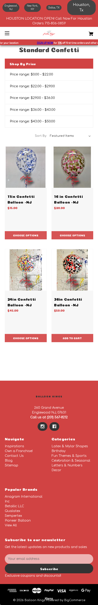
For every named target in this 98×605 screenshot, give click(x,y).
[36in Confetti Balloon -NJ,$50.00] (72, 270)
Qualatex (12, 511)
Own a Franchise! (19, 451)
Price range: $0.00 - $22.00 (31, 74)
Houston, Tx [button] (81, 7)
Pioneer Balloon (18, 520)
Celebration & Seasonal (71, 460)
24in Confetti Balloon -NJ (22, 301)
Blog (9, 460)
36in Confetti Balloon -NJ (68, 301)
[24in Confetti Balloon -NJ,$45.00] (25, 270)
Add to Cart (72, 338)
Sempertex (13, 515)
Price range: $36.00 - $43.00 (32, 110)
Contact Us (14, 456)
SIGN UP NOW (43, 43)
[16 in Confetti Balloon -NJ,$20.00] (72, 167)
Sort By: (41, 135)
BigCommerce (74, 600)
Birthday (59, 451)
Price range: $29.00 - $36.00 (32, 98)
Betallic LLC (14, 506)
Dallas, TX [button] (53, 7)
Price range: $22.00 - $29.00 (32, 86)
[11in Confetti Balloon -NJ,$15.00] (25, 167)
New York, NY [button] (32, 7)
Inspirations (14, 446)
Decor (56, 470)
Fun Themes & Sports (69, 456)
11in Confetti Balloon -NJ (21, 199)
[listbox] (70, 135)
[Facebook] (54, 426)
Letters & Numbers (67, 465)
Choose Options (25, 235)
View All (11, 525)
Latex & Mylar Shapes (70, 446)
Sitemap (11, 465)
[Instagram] (42, 426)
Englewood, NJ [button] (11, 7)
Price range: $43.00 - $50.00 (32, 121)
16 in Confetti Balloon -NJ (68, 199)
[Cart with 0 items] (84, 32)
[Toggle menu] (11, 33)
